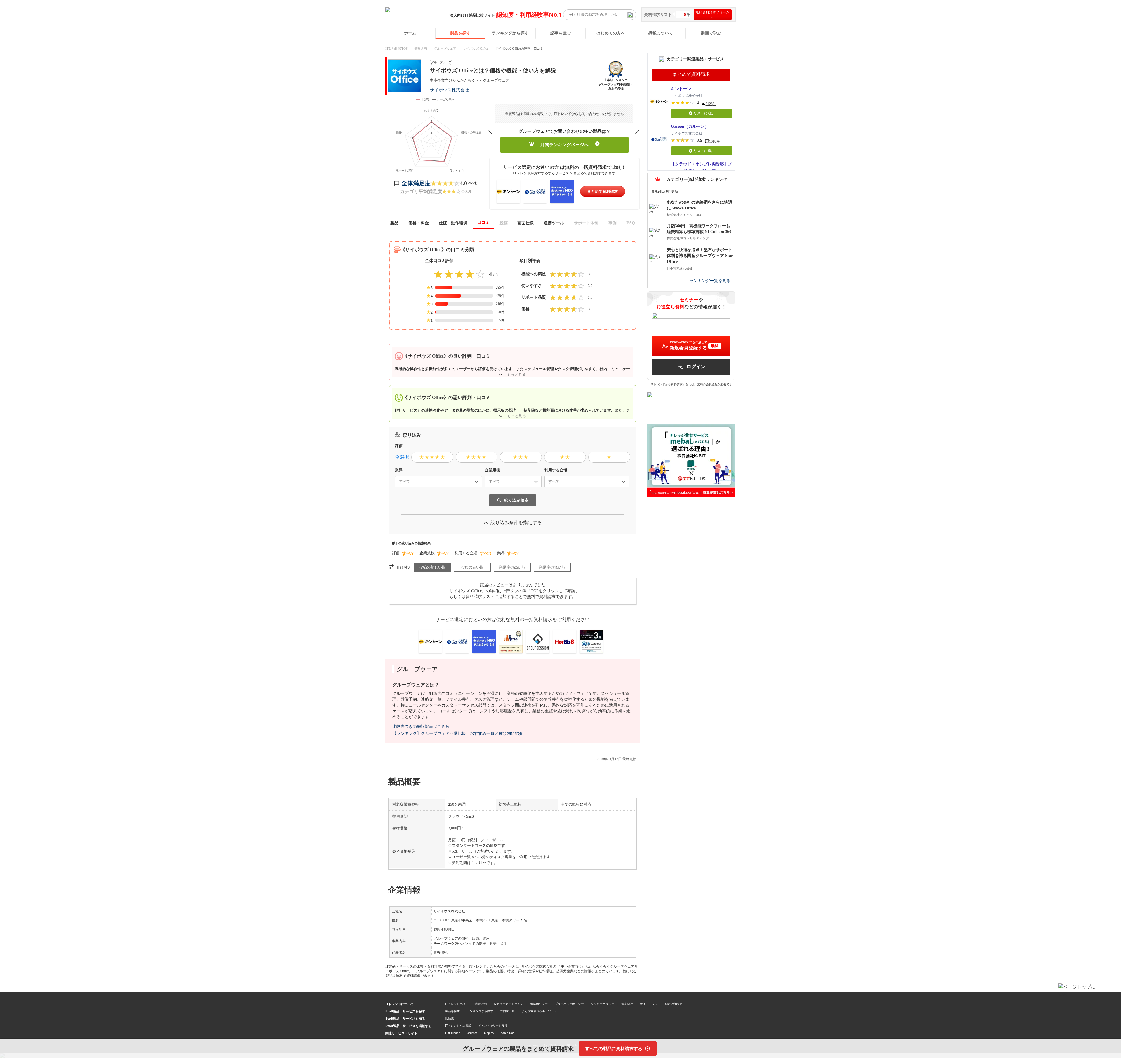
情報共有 (420, 48)
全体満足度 (416, 183)
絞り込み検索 (516, 500)
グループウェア (445, 48)
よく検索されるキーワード (539, 1011)
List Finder (452, 1033)
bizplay (489, 1033)
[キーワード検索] (630, 15)
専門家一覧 (507, 1011)
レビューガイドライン (508, 1004)
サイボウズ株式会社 (449, 89)
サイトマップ (648, 1004)
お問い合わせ (673, 1004)
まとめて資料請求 (602, 191)
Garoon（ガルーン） (690, 126)
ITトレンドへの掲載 (458, 1026)
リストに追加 (704, 113)
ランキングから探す (510, 33)
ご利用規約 (479, 1004)
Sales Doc (507, 1033)
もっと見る (516, 374)
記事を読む (560, 33)
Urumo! (472, 1033)
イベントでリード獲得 (492, 1026)
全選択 (402, 456)
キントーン (681, 89)
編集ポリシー (539, 1004)
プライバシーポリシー (569, 1004)
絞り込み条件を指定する (516, 522)
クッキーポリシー (602, 1004)
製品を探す (460, 33)
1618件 (714, 141)
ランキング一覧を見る (710, 281)
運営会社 (627, 1004)
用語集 (449, 1018)
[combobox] (396, 481)
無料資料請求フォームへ (712, 14)
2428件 (711, 104)
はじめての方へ (610, 33)
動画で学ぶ (711, 33)
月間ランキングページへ (564, 144)
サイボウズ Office (475, 48)
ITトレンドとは (455, 1004)
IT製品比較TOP (396, 48)
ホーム (410, 33)
